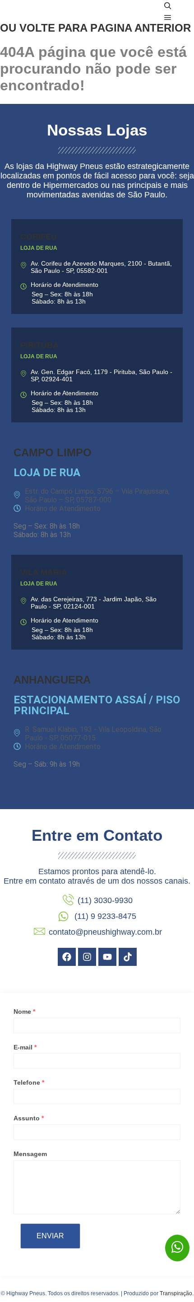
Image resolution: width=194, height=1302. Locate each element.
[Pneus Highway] (63, 11)
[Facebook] (67, 957)
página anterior (140, 28)
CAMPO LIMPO (53, 452)
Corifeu (38, 236)
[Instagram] (87, 957)
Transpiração (176, 1293)
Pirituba (39, 345)
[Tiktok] (128, 957)
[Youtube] (107, 957)
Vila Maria (43, 572)
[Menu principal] (168, 17)
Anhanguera (52, 680)
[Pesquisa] (168, 6)
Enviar (50, 1236)
